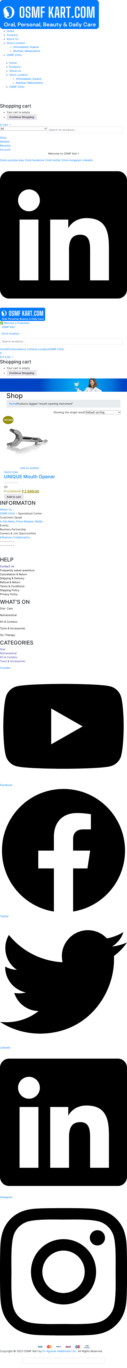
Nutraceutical (8, 653)
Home (10, 31)
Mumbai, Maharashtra (26, 51)
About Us (12, 39)
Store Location (16, 43)
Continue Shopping (21, 117)
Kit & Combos (8, 657)
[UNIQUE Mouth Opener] (27, 440)
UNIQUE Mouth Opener (29, 476)
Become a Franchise (16, 323)
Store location (10, 333)
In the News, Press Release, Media (21, 521)
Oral (2, 649)
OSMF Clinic (14, 55)
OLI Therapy (7, 635)
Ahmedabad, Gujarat (26, 47)
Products (12, 35)
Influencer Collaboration (15, 537)
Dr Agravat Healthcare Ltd (59, 1351)
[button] (5, 124)
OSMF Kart (8, 327)
